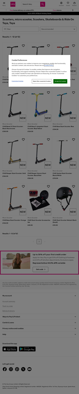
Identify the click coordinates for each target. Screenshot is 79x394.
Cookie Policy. (48, 65)
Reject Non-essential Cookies (42, 81)
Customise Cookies (17, 81)
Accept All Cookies (60, 81)
